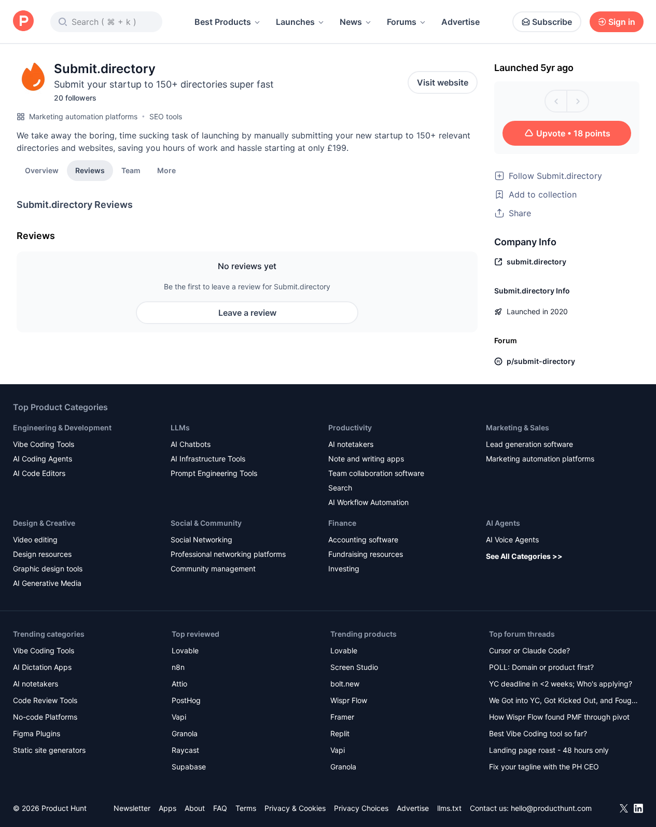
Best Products (222, 22)
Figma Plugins (36, 733)
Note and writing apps (366, 458)
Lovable (185, 650)
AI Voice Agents (512, 539)
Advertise (460, 22)
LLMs (180, 427)
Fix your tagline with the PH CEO (544, 766)
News (351, 22)
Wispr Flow (348, 700)
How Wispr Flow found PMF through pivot (559, 716)
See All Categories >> (524, 556)
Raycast (185, 750)
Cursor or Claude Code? (529, 650)
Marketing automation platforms (83, 116)
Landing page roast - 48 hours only (549, 750)
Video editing (35, 539)
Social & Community (206, 522)
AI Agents (503, 522)
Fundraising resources (365, 554)
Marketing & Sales (517, 427)
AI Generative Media (47, 583)
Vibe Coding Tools (43, 444)
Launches (295, 22)
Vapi (179, 716)
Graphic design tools (47, 568)
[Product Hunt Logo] (23, 21)
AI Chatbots (191, 444)
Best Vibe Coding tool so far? (538, 733)
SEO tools (165, 116)
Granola (185, 733)
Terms (245, 808)
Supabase (189, 766)
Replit (340, 733)
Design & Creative (44, 522)
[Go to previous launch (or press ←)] (556, 101)
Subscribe (552, 22)
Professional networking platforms (228, 554)
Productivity (350, 427)
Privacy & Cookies (295, 808)
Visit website (442, 82)
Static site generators (49, 750)
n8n (178, 667)
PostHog (186, 700)
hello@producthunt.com (551, 808)
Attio (179, 683)
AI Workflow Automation (368, 502)
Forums (401, 22)
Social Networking (201, 539)
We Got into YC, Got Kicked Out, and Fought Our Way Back (563, 701)
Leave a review (247, 312)
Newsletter (132, 808)
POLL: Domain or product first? (541, 667)
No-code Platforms (45, 716)
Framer (342, 716)
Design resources (42, 554)
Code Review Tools (45, 700)
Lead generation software (529, 444)
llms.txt (449, 808)
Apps (167, 808)
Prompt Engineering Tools (214, 473)
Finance (342, 522)
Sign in (621, 22)
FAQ (220, 808)
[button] (166, 170)
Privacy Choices (361, 808)
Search (340, 487)
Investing (343, 568)
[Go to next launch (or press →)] (577, 101)
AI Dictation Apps (42, 667)
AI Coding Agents (42, 458)
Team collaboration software (376, 473)
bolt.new (344, 683)
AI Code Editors (39, 473)
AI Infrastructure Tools (208, 458)
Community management (213, 568)
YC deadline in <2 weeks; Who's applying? (560, 683)
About (195, 808)
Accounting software (363, 539)
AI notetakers (350, 444)
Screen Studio (354, 667)
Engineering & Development (62, 427)
